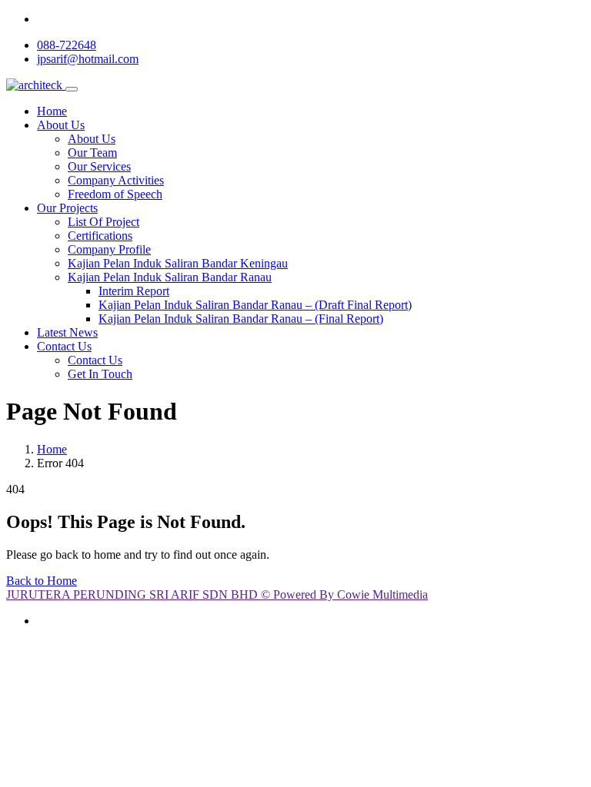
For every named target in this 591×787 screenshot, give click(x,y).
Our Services (99, 166)
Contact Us (64, 346)
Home (52, 111)
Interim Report (133, 290)
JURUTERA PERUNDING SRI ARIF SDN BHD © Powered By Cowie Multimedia (217, 594)
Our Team (92, 152)
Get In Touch (100, 373)
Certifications (100, 235)
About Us (61, 124)
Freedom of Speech (115, 194)
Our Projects (67, 207)
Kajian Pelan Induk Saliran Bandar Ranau (170, 277)
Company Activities (116, 180)
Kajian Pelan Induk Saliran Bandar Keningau (178, 263)
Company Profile (109, 249)
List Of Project (103, 221)
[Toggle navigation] (71, 89)
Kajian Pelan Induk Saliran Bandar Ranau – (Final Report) (240, 318)
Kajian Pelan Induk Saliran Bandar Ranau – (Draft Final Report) (255, 304)
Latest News (67, 332)
